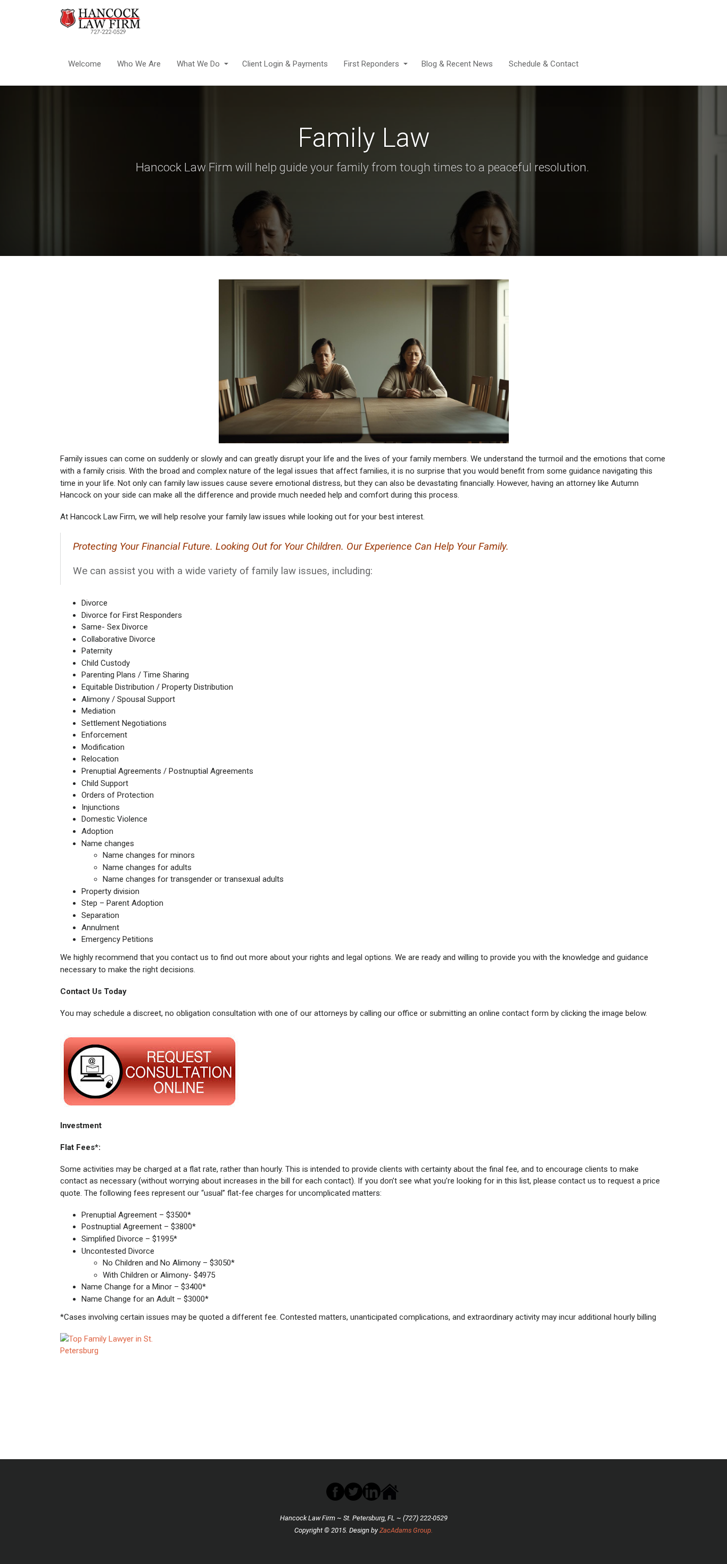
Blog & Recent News (457, 64)
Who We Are (139, 64)
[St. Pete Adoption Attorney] (115, 21)
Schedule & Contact (544, 64)
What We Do (198, 64)
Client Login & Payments (285, 64)
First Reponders (371, 64)
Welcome (84, 64)
